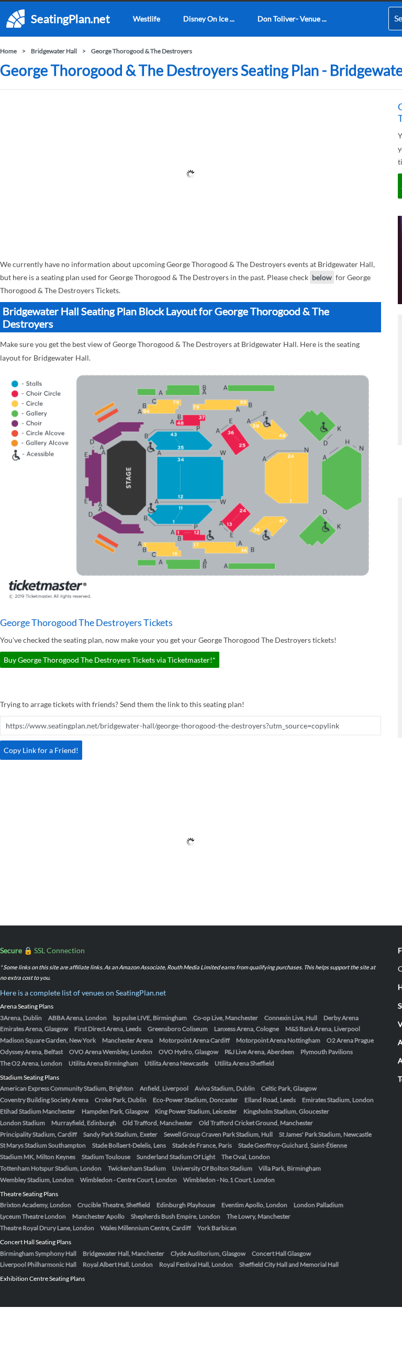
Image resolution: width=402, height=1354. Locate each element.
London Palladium (318, 1205)
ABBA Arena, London (77, 1018)
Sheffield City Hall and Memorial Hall (289, 1264)
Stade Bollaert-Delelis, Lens (129, 1145)
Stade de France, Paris (202, 1145)
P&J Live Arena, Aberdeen (259, 1052)
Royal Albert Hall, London (118, 1264)
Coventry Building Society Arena (44, 1100)
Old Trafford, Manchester (157, 1123)
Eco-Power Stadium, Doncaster (195, 1100)
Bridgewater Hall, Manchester (123, 1253)
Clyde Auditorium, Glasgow (208, 1253)
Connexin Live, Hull (290, 1018)
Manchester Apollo (98, 1216)
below (322, 277)
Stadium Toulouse (106, 1157)
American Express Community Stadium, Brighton (66, 1088)
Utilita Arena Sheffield (244, 1063)
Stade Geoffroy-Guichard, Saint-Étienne (292, 1145)
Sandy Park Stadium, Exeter (120, 1134)
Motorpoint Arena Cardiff (194, 1040)
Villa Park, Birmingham (290, 1168)
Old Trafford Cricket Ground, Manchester (256, 1123)
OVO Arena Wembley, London (110, 1052)
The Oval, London (245, 1157)
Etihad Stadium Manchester (37, 1111)
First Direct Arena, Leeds (107, 1029)
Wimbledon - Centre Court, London (128, 1180)
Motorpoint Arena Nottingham (278, 1040)
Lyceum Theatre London (33, 1216)
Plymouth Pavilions (326, 1052)
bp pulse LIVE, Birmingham (150, 1018)
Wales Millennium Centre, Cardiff (145, 1228)
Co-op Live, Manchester (225, 1018)
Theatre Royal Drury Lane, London (47, 1228)
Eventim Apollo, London (254, 1205)
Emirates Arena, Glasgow (34, 1029)
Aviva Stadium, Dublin (225, 1088)
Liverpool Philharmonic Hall (38, 1264)
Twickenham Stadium (137, 1168)
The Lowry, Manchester (259, 1216)
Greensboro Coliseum (178, 1029)
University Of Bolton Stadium (212, 1168)
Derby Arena (341, 1018)
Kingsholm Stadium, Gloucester (286, 1111)
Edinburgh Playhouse (186, 1205)
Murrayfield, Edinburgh (83, 1123)
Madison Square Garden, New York (48, 1040)
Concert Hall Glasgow (281, 1253)
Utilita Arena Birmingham (103, 1063)
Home (8, 51)
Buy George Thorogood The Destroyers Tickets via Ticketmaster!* (110, 659)
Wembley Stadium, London (37, 1180)
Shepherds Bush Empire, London (175, 1216)
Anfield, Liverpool (164, 1088)
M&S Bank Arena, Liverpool (322, 1029)
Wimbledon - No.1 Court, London (229, 1180)
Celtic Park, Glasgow (289, 1088)
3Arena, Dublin (21, 1018)
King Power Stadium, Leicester (196, 1111)
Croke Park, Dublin (121, 1100)
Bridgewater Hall (54, 51)
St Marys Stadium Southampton (43, 1145)
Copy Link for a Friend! (41, 750)
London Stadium (22, 1123)
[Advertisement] (190, 174)
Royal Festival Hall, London (196, 1264)
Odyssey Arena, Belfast (31, 1052)
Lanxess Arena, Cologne (246, 1029)
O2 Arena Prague (350, 1040)
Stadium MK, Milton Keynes (37, 1157)
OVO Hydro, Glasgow (188, 1052)
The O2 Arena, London (31, 1063)
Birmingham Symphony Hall (38, 1253)
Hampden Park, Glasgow (115, 1111)
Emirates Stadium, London (338, 1100)
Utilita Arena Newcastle (176, 1063)
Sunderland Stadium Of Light (176, 1157)
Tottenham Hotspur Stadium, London (51, 1168)
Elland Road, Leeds (270, 1100)
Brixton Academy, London (35, 1205)
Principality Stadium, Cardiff (38, 1134)
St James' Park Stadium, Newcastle (325, 1134)
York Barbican (217, 1228)
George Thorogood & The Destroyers (141, 51)
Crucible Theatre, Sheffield (113, 1205)
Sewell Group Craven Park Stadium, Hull (218, 1134)
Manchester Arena (127, 1040)
